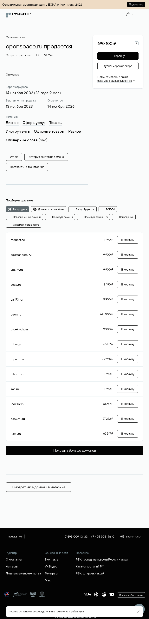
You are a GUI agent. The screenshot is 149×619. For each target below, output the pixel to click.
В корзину (118, 56)
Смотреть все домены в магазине (38, 487)
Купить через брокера (118, 66)
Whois (14, 157)
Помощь (12, 536)
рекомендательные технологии (50, 611)
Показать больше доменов (74, 450)
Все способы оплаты (131, 595)
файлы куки (77, 611)
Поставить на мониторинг (27, 167)
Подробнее (136, 4)
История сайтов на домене (46, 157)
